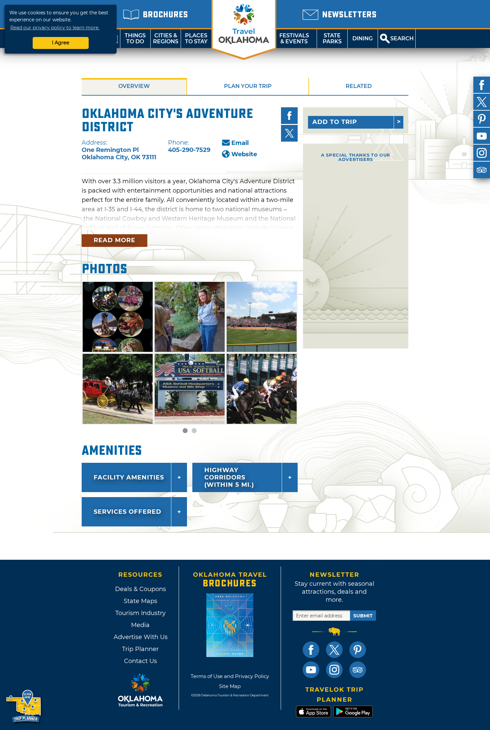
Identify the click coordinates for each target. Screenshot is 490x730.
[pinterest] (481, 119)
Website (244, 154)
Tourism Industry (140, 613)
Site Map (230, 686)
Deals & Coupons (140, 589)
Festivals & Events (294, 38)
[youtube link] (311, 669)
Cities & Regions (165, 38)
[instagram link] (334, 669)
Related (359, 86)
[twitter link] (334, 649)
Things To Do (135, 38)
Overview (134, 86)
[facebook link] (311, 649)
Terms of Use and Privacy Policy (230, 676)
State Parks (332, 38)
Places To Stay (196, 38)
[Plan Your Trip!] (24, 706)
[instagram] (481, 153)
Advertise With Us (140, 637)
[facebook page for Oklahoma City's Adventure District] (289, 115)
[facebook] (481, 85)
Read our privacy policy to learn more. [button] (54, 28)
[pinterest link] (357, 649)
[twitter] (481, 102)
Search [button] (402, 38)
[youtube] (481, 136)
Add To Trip (334, 122)
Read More (114, 240)
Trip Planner (140, 649)
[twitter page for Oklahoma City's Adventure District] (289, 133)
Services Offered (127, 511)
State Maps (140, 601)
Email (240, 143)
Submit (363, 616)
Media (140, 625)
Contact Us (140, 661)
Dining (362, 38)
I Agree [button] (60, 43)
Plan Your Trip (248, 86)
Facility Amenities (129, 477)
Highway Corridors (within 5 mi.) (229, 477)
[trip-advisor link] (357, 669)
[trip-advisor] (481, 170)
